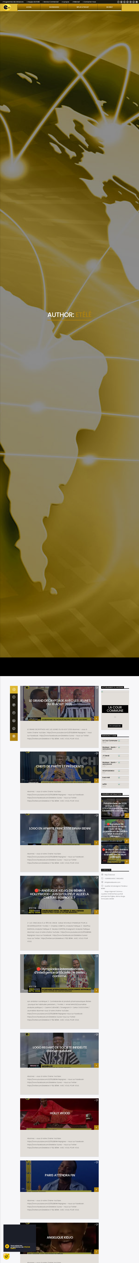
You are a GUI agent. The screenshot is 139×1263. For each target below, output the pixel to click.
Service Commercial (51, 2)
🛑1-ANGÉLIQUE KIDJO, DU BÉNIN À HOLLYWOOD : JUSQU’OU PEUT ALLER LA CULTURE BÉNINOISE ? (59, 896)
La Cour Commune (109, 743)
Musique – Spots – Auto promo (109, 750)
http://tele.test (110, 877)
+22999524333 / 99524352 (114, 881)
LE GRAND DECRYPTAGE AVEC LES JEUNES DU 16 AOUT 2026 (60, 705)
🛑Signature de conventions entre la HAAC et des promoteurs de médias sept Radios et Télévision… (115, 832)
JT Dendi (105, 758)
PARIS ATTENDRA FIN (60, 1177)
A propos (65, 2)
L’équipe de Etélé (34, 2)
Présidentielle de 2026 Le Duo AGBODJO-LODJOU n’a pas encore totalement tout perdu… (115, 809)
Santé (104, 802)
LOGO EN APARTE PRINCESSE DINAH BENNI (60, 830)
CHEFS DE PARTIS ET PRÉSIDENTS (60, 768)
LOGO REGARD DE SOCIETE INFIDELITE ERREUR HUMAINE (60, 1051)
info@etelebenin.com (112, 885)
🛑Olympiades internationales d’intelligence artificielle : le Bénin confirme (59, 975)
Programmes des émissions (13, 2)
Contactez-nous (90, 2)
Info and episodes (115, 728)
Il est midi (106, 780)
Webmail (76, 2)
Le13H (104, 786)
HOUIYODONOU (108, 773)
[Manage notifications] (4, 1254)
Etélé (84, 315)
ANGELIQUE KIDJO (60, 1239)
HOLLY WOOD (60, 1115)
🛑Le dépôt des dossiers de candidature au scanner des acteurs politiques (115, 855)
